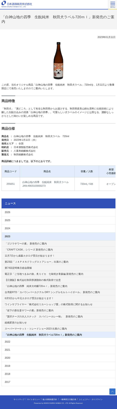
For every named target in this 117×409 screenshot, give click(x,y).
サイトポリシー (33, 399)
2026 (7, 212)
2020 (7, 358)
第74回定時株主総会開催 (18, 268)
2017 (7, 382)
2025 (7, 220)
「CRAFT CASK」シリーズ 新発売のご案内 (29, 249)
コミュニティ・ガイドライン (91, 399)
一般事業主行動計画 (68, 399)
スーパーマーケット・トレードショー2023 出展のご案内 (36, 328)
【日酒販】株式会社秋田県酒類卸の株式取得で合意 (33, 280)
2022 (7, 341)
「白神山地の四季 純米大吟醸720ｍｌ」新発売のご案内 (36, 286)
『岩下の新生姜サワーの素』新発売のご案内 (29, 310)
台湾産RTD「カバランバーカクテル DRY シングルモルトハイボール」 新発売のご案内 (52, 292)
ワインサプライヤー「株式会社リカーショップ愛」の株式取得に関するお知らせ (48, 304)
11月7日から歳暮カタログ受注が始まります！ (30, 255)
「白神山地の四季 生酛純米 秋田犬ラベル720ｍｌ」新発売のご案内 (43, 334)
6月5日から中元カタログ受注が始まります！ (29, 298)
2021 (7, 350)
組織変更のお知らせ (16, 322)
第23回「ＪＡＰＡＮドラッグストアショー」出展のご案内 (36, 262)
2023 (7, 236)
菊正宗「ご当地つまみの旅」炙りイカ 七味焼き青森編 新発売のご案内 (44, 274)
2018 (7, 374)
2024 (7, 228)
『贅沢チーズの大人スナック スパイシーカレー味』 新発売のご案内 (44, 316)
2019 (7, 366)
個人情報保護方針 (50, 399)
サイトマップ (19, 399)
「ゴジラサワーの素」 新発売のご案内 (26, 243)
